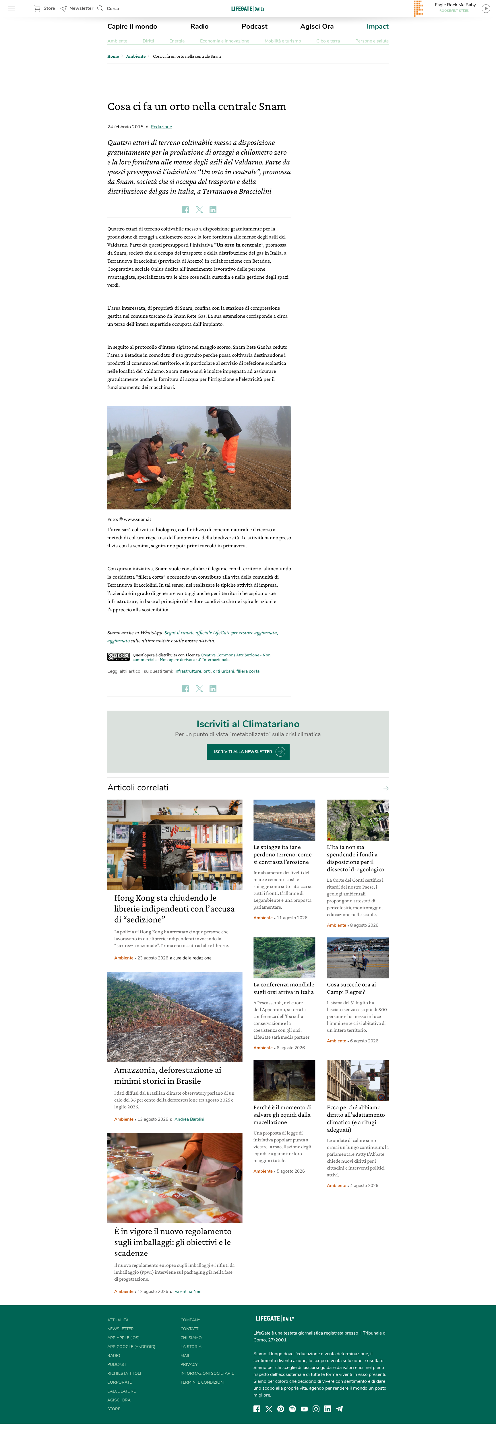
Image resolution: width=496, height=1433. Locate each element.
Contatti (190, 1329)
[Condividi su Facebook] (185, 209)
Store (49, 8)
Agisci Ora (317, 26)
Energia (177, 41)
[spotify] (292, 1408)
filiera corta (248, 671)
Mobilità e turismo (283, 41)
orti (207, 671)
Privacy (189, 1364)
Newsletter (81, 8)
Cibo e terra (328, 41)
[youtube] (304, 1408)
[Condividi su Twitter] (199, 209)
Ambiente (117, 41)
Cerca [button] (113, 8)
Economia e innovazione (224, 41)
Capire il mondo (132, 26)
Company (190, 1320)
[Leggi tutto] (385, 788)
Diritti (148, 41)
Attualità (118, 1320)
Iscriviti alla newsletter (243, 752)
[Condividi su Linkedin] (213, 209)
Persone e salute (372, 41)
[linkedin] (327, 1408)
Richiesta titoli (124, 1373)
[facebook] (256, 1408)
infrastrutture (188, 671)
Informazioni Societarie (207, 1373)
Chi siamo (191, 1338)
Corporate (119, 1382)
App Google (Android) (131, 1346)
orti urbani (223, 671)
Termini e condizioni (202, 1382)
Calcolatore (121, 1391)
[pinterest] (280, 1408)
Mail (185, 1355)
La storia (191, 1346)
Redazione (161, 127)
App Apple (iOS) (123, 1338)
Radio (199, 26)
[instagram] (316, 1408)
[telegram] (339, 1408)
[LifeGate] (248, 8)
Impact (378, 26)
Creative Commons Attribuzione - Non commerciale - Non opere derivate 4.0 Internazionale (202, 657)
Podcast (255, 26)
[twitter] (269, 1408)
